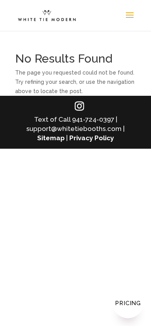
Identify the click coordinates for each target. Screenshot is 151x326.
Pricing (128, 303)
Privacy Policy (91, 138)
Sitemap (51, 138)
